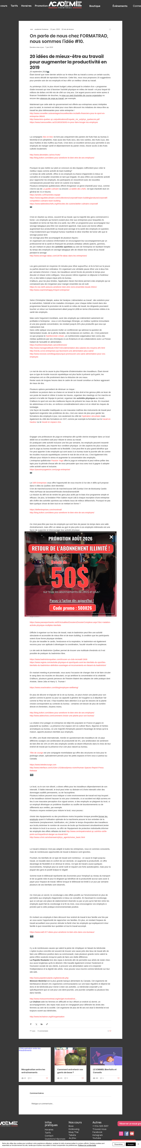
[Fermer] (138, 1144)
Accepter (131, 1144)
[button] (111, 537)
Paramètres (118, 1144)
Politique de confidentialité (87, 1145)
